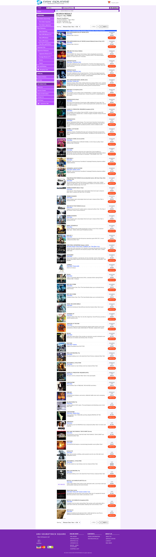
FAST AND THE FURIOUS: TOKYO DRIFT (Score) (79, 431)
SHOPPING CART (74, 549)
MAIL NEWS (109, 543)
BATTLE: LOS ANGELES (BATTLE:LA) (76, 480)
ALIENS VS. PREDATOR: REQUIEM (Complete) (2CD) (80, 109)
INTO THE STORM (71, 284)
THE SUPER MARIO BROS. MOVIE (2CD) (77, 80)
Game (41, 63)
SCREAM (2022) (71, 119)
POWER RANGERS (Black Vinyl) (75, 187)
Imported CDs (41, 47)
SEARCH (115, 8)
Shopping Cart (44, 69)
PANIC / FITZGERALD (72, 225)
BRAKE (69, 333)
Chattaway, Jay (86, 246)
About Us (40, 87)
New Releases (41, 28)
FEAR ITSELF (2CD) (72, 490)
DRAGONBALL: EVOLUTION (74, 461)
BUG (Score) (70, 510)
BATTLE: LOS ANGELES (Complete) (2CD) (77, 500)
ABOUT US (108, 536)
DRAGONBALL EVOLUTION (74, 362)
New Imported (43, 31)
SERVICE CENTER (110, 538)
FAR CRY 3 (69, 235)
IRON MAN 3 (70, 158)
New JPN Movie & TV (45, 34)
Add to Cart (112, 37)
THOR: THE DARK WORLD (74, 304)
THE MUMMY (70, 148)
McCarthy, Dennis (71, 246)
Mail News (40, 100)
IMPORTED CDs (74, 541)
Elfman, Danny (76, 169)
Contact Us (40, 97)
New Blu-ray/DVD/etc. (45, 44)
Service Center (41, 90)
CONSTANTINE (71, 382)
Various (75, 344)
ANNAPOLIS (70, 421)
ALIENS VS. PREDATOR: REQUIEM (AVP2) (78, 372)
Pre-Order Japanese (45, 25)
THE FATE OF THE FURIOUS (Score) (76, 206)
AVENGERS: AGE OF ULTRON (74, 168)
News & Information (43, 93)
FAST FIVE (69, 343)
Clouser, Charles (83, 491)
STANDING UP (70, 313)
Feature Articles (41, 77)
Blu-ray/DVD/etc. (42, 66)
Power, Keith (76, 266)
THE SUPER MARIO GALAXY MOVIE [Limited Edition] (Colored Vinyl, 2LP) (85, 41)
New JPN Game (43, 41)
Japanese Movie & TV (45, 53)
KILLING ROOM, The (72, 402)
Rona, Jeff (75, 491)
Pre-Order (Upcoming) (43, 18)
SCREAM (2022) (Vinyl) (73, 99)
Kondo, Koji (76, 81)
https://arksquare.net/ (43, 537)
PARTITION (69, 441)
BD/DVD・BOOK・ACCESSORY (75, 546)
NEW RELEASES (74, 538)
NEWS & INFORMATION (94, 536)
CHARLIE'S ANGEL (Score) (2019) (75, 138)
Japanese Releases (43, 50)
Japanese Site (44, 103)
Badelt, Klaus (76, 413)
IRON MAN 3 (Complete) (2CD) (74, 89)
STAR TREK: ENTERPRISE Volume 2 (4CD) (78, 245)
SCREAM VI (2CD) (71, 60)
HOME (53, 2)
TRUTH (69, 274)
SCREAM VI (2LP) (71, 70)
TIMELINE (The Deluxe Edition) (74, 51)
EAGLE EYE (70, 451)
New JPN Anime (43, 37)
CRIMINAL (69, 264)
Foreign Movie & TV (45, 57)
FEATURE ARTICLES (93, 538)
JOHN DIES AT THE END (73, 323)
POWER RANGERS (72, 196)
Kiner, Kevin (79, 246)
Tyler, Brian (69, 33)
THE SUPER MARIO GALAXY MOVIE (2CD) (78, 32)
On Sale (39, 80)
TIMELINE (69, 392)
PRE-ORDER (73, 536)
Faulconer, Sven (77, 62)
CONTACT (108, 541)
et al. (98, 246)
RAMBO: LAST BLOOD (73, 129)
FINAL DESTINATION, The (73, 353)
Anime (41, 60)
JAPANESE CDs (74, 543)
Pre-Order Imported (44, 21)
